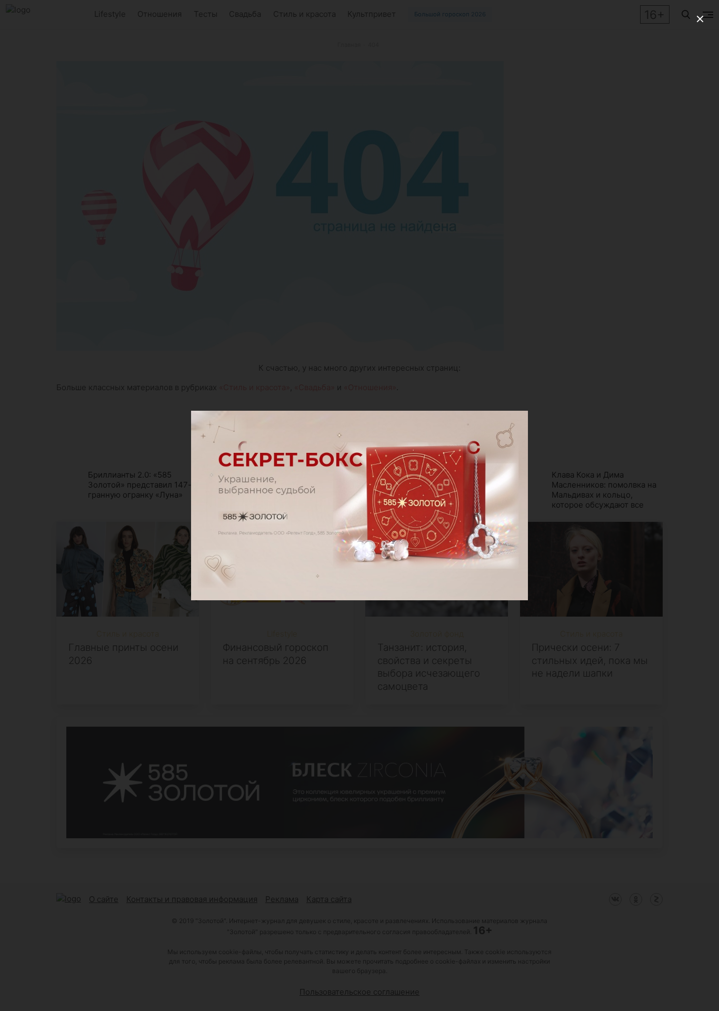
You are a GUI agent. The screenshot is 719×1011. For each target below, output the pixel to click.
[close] (700, 19)
